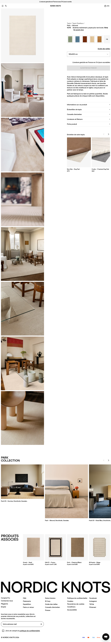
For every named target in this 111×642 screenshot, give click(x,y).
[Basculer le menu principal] (2, 5)
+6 (107, 39)
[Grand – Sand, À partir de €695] (33, 547)
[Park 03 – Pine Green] (70, 39)
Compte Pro (5, 598)
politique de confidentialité (30, 631)
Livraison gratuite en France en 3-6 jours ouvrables (91, 62)
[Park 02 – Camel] (99, 39)
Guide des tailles (104, 49)
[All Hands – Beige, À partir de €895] (99, 547)
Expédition (27, 604)
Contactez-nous (7, 601)
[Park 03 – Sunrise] (92, 39)
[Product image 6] (22, 363)
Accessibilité (72, 610)
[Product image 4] (22, 254)
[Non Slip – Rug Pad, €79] (79, 152)
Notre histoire (50, 598)
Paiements (27, 601)
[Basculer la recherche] (5, 5)
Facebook (93, 598)
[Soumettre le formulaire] (41, 624)
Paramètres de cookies (75, 604)
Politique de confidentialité (77, 598)
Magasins (4, 604)
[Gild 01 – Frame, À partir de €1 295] (55, 547)
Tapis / (69, 23)
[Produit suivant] (108, 134)
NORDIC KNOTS (55, 6)
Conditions (71, 607)
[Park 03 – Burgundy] (85, 39)
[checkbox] (3, 631)
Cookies (70, 601)
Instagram (93, 601)
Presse (47, 610)
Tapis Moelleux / (78, 23)
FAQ (24, 598)
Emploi (3, 607)
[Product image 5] (22, 309)
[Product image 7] (22, 418)
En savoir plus (78, 30)
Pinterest (92, 607)
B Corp (47, 601)
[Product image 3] (22, 145)
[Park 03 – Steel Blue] (77, 39)
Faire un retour (28, 607)
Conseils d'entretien (52, 607)
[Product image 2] (22, 90)
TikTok (91, 604)
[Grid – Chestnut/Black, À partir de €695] (77, 547)
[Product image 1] (22, 35)
